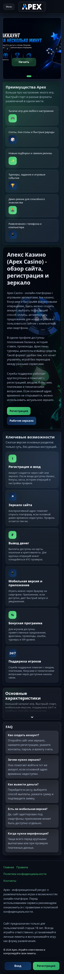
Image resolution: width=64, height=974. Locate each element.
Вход (17, 966)
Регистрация (46, 966)
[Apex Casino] (32, 7)
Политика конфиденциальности (24, 874)
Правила (22, 867)
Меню (9, 6)
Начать (24, 62)
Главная (8, 867)
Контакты (9, 881)
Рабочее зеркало (22, 421)
